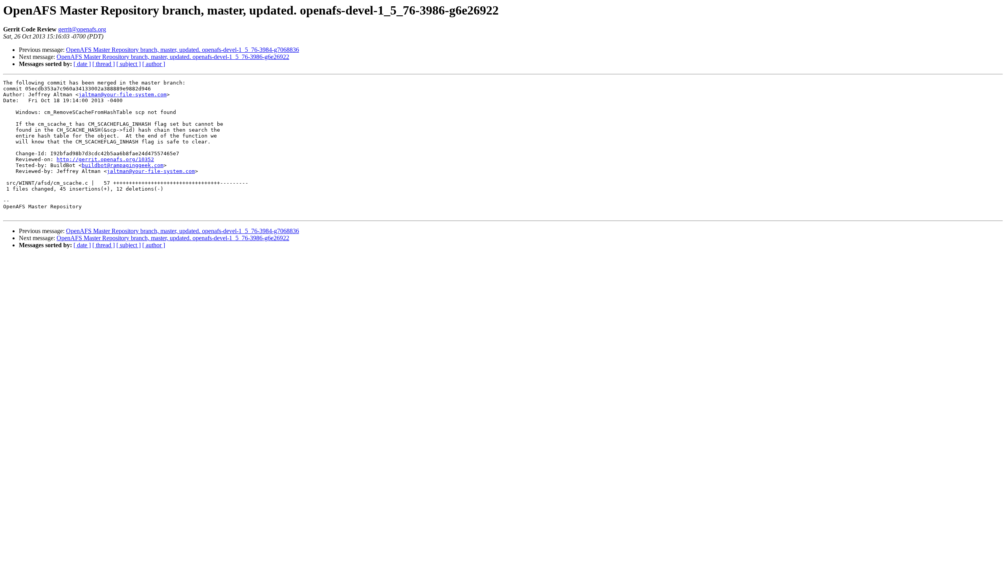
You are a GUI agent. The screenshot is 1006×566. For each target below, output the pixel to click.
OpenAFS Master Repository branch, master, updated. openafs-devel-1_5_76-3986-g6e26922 (173, 56)
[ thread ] (103, 64)
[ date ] (82, 64)
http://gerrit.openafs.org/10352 (105, 159)
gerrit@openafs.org (82, 29)
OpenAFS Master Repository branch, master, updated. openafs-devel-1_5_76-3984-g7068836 (182, 49)
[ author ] (153, 64)
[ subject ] (128, 64)
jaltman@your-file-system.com (123, 94)
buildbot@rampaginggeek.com (122, 165)
